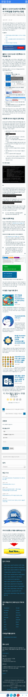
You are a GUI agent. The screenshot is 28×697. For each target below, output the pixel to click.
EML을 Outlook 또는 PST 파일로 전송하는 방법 (12, 495)
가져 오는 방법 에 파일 (12, 579)
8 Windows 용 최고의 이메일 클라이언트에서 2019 (13, 410)
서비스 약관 (15, 689)
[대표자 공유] (18, 695)
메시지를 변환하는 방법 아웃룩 (12, 590)
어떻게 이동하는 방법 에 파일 (13, 576)
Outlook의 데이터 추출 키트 (18, 223)
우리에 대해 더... (5, 653)
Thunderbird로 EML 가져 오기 (8, 484)
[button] (26, 2)
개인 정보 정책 (10, 689)
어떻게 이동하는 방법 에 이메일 (14, 567)
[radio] (7, 399)
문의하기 (4, 673)
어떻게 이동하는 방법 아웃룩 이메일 (14, 565)
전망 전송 (6, 1)
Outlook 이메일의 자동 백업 (11, 42)
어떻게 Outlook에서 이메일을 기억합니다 (13, 413)
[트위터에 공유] (11, 695)
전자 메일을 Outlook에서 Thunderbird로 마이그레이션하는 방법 (19, 298)
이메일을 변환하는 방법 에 (12, 572)
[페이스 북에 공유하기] (8, 695)
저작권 (20, 689)
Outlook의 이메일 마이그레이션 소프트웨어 (13, 13)
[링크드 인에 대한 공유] (14, 695)
